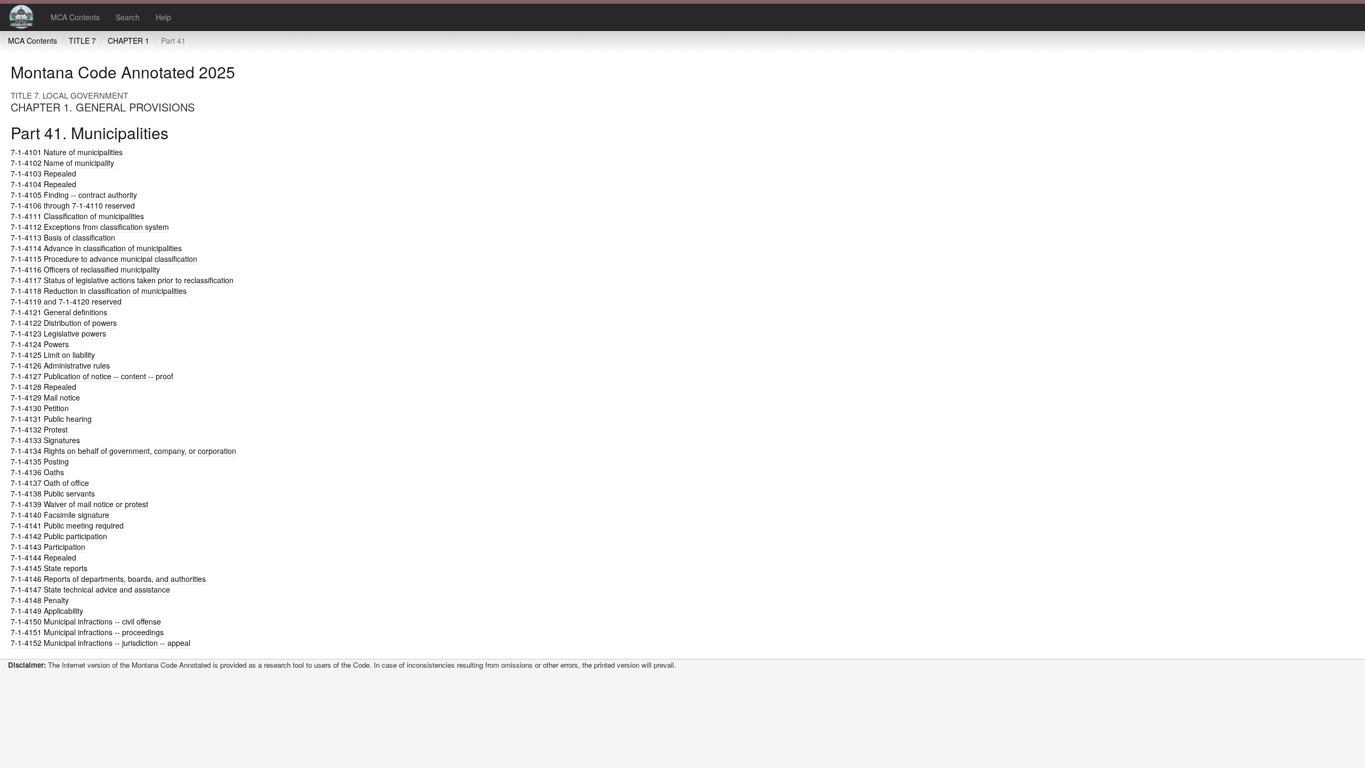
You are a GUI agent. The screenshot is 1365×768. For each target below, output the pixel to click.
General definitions (59, 312)
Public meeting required (67, 525)
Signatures (45, 440)
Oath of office (50, 482)
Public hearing (51, 418)
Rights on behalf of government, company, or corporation (123, 450)
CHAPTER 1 (128, 40)
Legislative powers (58, 333)
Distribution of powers (64, 322)
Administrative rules (60, 365)
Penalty (40, 600)
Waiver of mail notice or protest (79, 504)
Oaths (37, 472)
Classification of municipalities (77, 216)
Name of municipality (62, 162)
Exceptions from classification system (90, 226)
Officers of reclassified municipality (85, 269)
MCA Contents (75, 17)
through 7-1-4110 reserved (73, 205)
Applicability (47, 610)
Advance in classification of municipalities (96, 248)
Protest (39, 429)
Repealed (43, 173)
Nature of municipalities (67, 152)
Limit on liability (53, 354)
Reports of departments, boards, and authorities (108, 578)
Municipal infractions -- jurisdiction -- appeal (100, 642)
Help (163, 17)
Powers (40, 344)
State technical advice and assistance (90, 589)
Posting (40, 461)
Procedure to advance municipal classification (104, 258)
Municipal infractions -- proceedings (87, 632)
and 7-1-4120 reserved (66, 301)
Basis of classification (63, 237)
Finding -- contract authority (74, 194)
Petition (40, 408)
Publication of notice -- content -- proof (92, 376)
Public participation (59, 536)
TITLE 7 (82, 40)
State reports (49, 568)
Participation (48, 546)
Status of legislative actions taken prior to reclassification (122, 280)
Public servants (53, 493)
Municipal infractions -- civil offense (86, 621)
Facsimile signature (60, 514)
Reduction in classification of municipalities (99, 290)
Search (128, 17)
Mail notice (45, 397)
